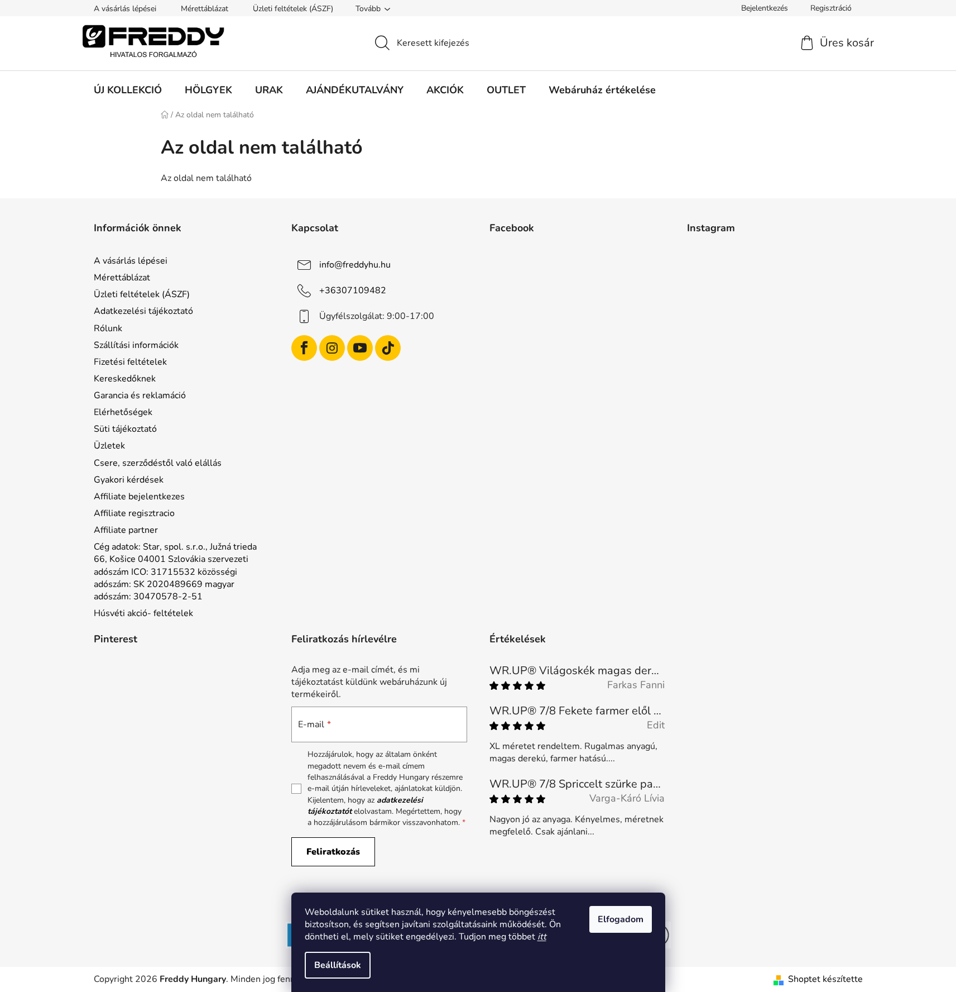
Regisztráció (831, 8)
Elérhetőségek (123, 412)
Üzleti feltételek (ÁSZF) (293, 8)
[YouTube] (360, 348)
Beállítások (337, 965)
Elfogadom (620, 919)
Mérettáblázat (204, 8)
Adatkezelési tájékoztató (143, 311)
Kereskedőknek (125, 379)
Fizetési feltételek (130, 362)
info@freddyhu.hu (355, 265)
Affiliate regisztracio (134, 513)
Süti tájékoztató (125, 429)
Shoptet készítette (825, 979)
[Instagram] (332, 348)
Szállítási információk (136, 345)
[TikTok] (388, 348)
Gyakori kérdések (129, 480)
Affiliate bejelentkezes (139, 496)
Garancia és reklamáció (140, 395)
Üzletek (109, 446)
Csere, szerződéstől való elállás (158, 463)
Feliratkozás (333, 852)
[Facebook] (304, 348)
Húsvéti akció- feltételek (143, 613)
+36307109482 (352, 290)
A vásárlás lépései (125, 8)
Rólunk (108, 328)
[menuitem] (128, 90)
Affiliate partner (126, 530)
